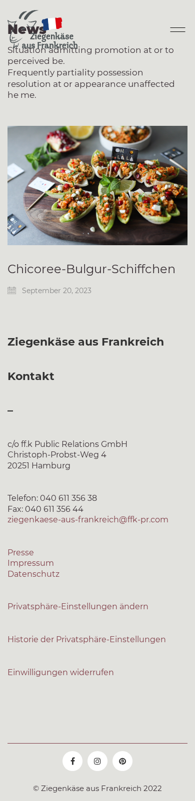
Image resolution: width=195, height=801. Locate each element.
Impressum (31, 563)
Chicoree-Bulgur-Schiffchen (92, 269)
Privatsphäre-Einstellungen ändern (78, 606)
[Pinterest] (122, 761)
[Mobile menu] (177, 29)
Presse (21, 552)
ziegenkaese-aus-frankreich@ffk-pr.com (88, 519)
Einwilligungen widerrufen (61, 672)
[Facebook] (72, 761)
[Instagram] (98, 761)
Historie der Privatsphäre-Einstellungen (87, 639)
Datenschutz (34, 574)
